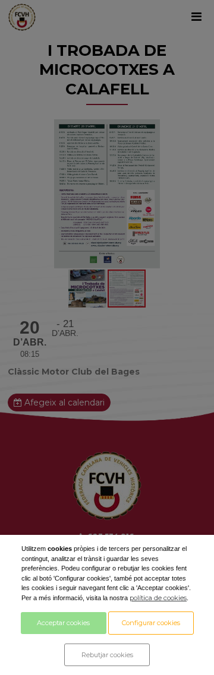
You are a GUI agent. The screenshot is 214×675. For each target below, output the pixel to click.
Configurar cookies (151, 623)
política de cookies (158, 598)
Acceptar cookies (63, 623)
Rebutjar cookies (107, 655)
